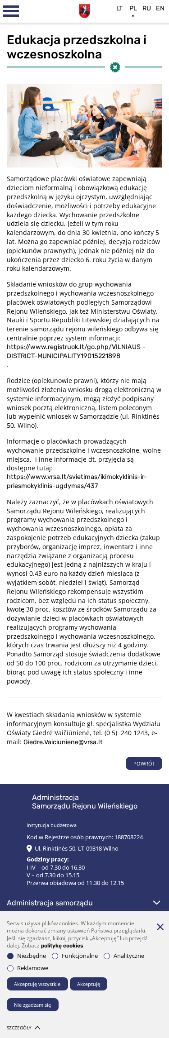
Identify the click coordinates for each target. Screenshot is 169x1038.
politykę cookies (62, 945)
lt (119, 8)
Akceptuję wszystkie (37, 984)
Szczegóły (19, 1028)
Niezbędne (31, 956)
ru (146, 8)
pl (133, 8)
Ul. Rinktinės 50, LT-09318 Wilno (77, 848)
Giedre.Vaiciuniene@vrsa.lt (63, 742)
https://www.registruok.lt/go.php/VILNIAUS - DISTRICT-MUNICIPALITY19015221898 (76, 351)
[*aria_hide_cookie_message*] (160, 926)
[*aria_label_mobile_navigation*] (11, 11)
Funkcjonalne (80, 956)
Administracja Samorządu (50, 903)
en (160, 8)
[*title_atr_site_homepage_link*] (84, 10)
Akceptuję (88, 984)
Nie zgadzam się (32, 1004)
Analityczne (129, 956)
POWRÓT (144, 763)
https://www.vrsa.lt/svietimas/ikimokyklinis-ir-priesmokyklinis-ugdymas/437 (77, 481)
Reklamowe (32, 968)
